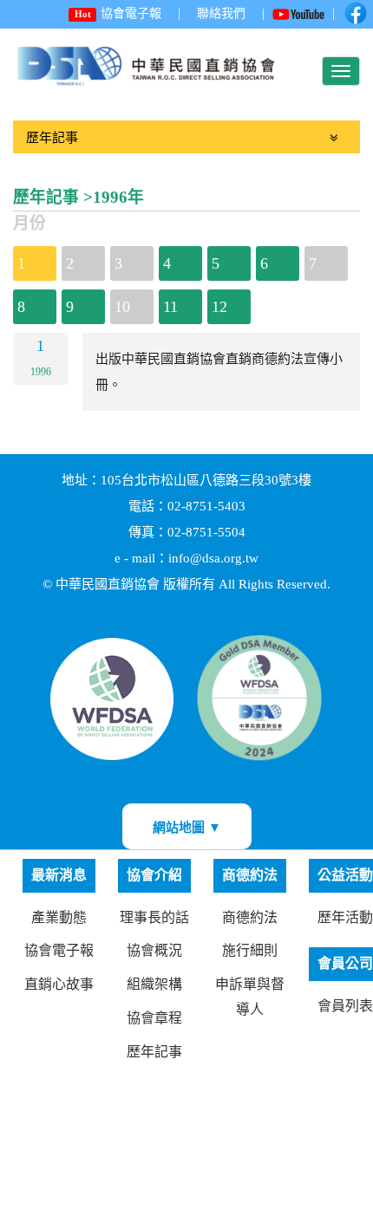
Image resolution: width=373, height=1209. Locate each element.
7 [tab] (313, 263)
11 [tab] (170, 306)
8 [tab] (21, 306)
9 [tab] (70, 306)
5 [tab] (215, 263)
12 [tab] (219, 306)
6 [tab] (264, 263)
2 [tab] (70, 263)
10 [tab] (122, 306)
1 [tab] (21, 263)
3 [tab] (118, 263)
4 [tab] (167, 263)
